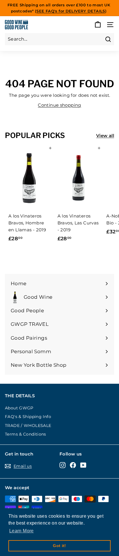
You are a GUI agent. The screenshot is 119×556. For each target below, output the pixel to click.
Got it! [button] (59, 545)
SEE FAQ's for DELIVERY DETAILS (70, 11)
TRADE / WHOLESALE (28, 425)
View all (105, 135)
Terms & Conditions (25, 434)
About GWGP (19, 408)
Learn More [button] (21, 530)
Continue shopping (59, 105)
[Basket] (98, 24)
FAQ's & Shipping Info (28, 416)
